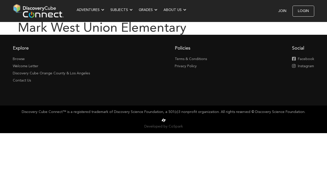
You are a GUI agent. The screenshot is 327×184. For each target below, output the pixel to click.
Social (298, 48)
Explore (21, 48)
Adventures (88, 10)
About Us (173, 10)
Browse (19, 59)
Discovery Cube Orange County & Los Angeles (51, 73)
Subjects (119, 10)
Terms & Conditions (191, 59)
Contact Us (22, 80)
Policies (182, 48)
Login (303, 11)
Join (282, 11)
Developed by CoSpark (163, 126)
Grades (146, 10)
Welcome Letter (25, 66)
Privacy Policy (186, 66)
